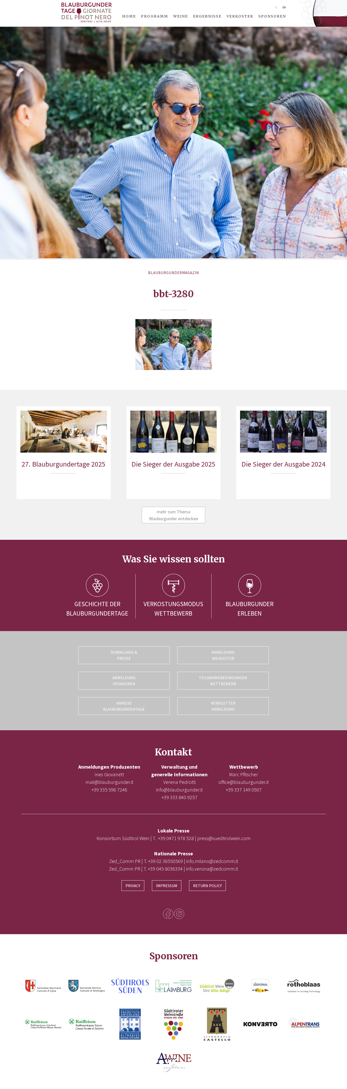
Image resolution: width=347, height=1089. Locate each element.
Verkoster (240, 16)
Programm (154, 16)
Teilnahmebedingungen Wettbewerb (223, 680)
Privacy (132, 885)
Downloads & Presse (124, 655)
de (284, 7)
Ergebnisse (207, 16)
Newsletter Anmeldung (223, 706)
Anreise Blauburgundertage (124, 706)
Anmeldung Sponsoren (124, 680)
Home (129, 16)
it (276, 7)
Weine (180, 16)
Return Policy (207, 885)
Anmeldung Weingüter (223, 655)
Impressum (166, 885)
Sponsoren (272, 16)
